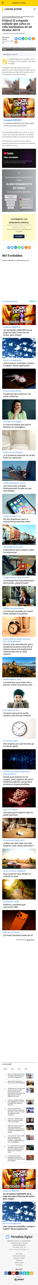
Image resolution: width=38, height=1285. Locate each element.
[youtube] (13, 1273)
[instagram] (20, 1273)
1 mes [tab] (19, 1069)
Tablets (10, 208)
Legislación (13, 9)
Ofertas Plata (25, 204)
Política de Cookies (19, 1258)
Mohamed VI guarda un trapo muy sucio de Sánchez (16, 1082)
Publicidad (19, 1260)
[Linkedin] (23, 38)
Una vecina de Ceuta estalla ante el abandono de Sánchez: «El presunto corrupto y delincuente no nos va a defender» (16, 1139)
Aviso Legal (19, 1253)
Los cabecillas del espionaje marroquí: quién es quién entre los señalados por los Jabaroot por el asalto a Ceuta (16, 1149)
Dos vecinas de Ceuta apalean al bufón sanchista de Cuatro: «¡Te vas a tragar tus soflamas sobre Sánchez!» (16, 1112)
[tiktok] (17, 1273)
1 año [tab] (25, 1069)
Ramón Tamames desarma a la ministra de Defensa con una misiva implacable (16, 1075)
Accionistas (19, 1265)
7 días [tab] (12, 1069)
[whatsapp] (28, 1273)
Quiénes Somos (19, 1262)
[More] (16, 42)
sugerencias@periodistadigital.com (19, 1249)
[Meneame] (33, 38)
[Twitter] (19, 38)
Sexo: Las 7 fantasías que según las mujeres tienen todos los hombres (15, 1120)
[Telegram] (29, 38)
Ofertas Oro (25, 202)
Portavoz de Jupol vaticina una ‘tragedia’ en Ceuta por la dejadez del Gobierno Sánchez (16, 1102)
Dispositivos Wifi (11, 200)
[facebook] (6, 1273)
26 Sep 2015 (5, 41)
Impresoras (10, 202)
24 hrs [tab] (5, 1069)
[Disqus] (19, 971)
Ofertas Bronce (26, 207)
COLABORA (19, 236)
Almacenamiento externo (11, 196)
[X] (9, 1273)
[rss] (31, 1273)
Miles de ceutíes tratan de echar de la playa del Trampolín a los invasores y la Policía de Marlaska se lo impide (16, 1129)
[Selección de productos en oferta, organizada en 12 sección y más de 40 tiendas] (19, 173)
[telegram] (24, 1273)
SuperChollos (25, 199)
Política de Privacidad (19, 1256)
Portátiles (10, 205)
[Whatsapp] (26, 38)
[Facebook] (16, 38)
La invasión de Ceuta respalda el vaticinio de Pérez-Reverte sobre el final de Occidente (16, 1158)
